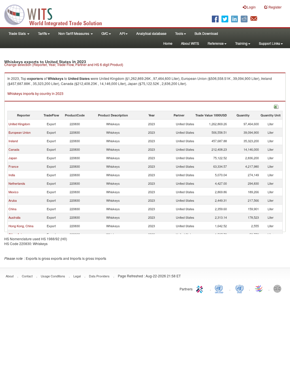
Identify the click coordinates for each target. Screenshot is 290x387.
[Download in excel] (276, 105)
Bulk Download (206, 33)
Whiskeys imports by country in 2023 (35, 93)
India (11, 175)
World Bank (278, 288)
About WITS (190, 43)
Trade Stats (17, 33)
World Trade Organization (259, 288)
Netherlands (16, 183)
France (13, 166)
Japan (12, 158)
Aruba (12, 200)
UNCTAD (220, 288)
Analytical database (151, 33)
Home (167, 43)
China (12, 209)
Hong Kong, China (20, 226)
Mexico (13, 192)
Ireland (13, 141)
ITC (200, 288)
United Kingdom (19, 124)
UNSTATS (239, 288)
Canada (13, 149)
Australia (14, 217)
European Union (19, 132)
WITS (56, 14)
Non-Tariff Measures (74, 33)
